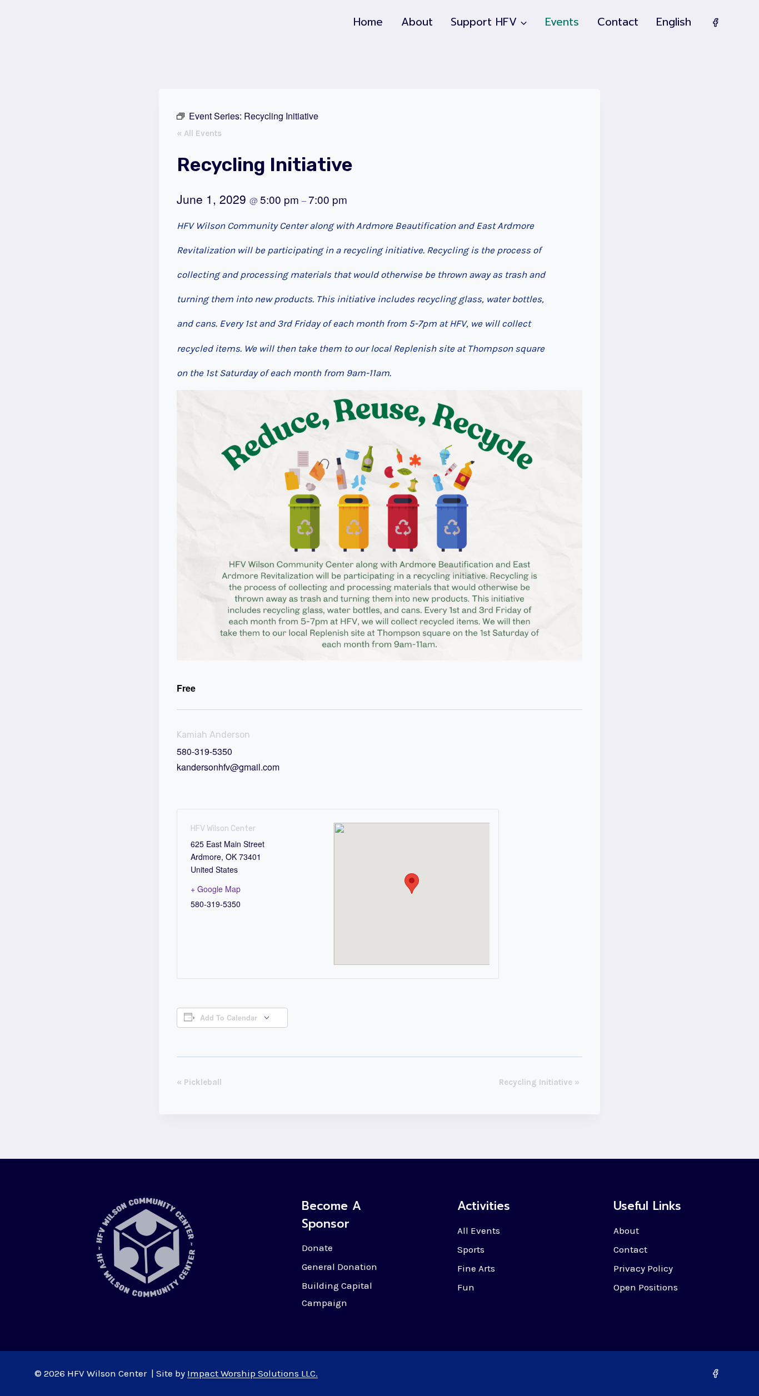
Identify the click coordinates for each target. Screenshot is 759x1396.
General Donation (339, 1266)
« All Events (199, 133)
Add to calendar (228, 1018)
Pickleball (199, 1082)
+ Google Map (216, 888)
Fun (466, 1287)
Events (562, 22)
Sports (471, 1249)
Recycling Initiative (539, 1082)
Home (368, 22)
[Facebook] (715, 22)
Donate (317, 1247)
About (417, 22)
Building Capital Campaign (337, 1294)
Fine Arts (476, 1268)
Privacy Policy (643, 1268)
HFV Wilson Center (223, 828)
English (673, 22)
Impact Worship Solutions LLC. (252, 1373)
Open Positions (645, 1287)
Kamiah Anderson (213, 734)
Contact (617, 22)
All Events (478, 1230)
